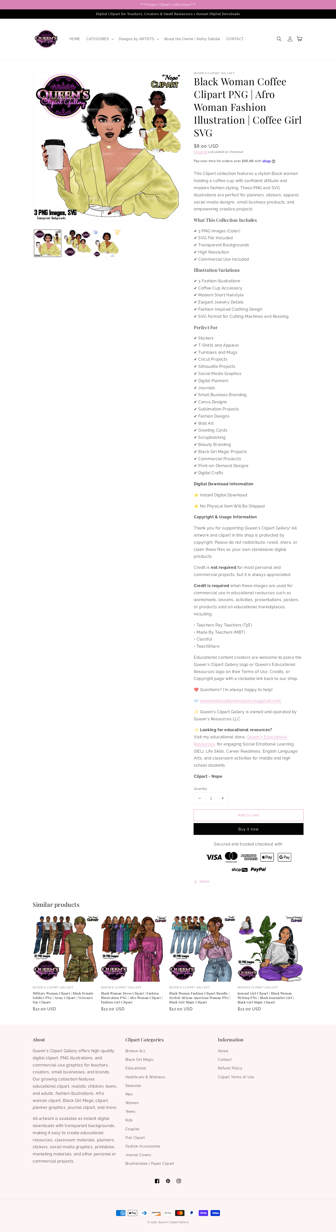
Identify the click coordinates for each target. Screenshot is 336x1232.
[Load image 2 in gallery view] (77, 243)
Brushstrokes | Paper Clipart (149, 1163)
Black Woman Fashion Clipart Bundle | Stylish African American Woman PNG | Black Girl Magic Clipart (200, 997)
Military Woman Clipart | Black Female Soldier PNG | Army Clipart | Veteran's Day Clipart (63, 997)
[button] (99, 39)
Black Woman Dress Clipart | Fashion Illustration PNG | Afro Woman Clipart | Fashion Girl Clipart (132, 997)
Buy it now (248, 829)
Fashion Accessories (142, 1146)
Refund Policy (230, 1068)
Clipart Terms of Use (236, 1077)
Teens (130, 1112)
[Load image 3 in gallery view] (107, 243)
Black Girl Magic (139, 1060)
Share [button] (204, 881)
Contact (225, 1060)
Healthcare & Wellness (145, 1077)
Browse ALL (135, 1051)
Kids (129, 1120)
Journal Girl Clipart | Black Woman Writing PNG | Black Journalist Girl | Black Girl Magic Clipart (266, 997)
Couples (132, 1129)
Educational (135, 1068)
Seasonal (133, 1086)
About (223, 1051)
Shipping (200, 152)
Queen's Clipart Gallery (173, 1222)
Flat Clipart (135, 1138)
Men (129, 1094)
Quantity (200, 789)
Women (132, 1103)
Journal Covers (138, 1155)
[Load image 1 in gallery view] (47, 243)
